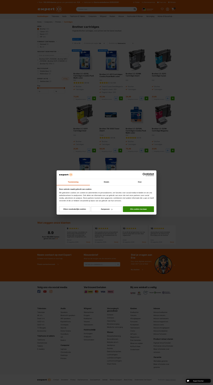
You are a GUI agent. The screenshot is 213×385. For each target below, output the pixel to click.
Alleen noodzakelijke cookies (74, 209)
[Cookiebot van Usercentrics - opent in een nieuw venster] (144, 174)
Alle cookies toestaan (138, 209)
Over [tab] (140, 182)
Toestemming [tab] (73, 182)
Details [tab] (106, 182)
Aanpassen (105, 209)
